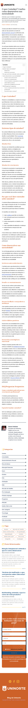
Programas (5, 499)
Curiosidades (5, 457)
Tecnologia (5, 513)
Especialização (8, 534)
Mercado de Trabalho (18, 529)
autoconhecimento (6, 275)
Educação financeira (7, 468)
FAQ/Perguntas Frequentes (9, 86)
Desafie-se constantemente (10, 79)
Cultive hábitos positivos (9, 83)
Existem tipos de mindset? (9, 69)
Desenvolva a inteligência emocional (12, 84)
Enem (3, 471)
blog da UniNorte (15, 378)
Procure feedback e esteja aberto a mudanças (14, 81)
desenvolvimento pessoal (8, 33)
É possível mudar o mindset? (10, 91)
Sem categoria (6, 510)
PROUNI (4, 503)
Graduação (5, 482)
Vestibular (4, 517)
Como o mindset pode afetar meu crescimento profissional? (14, 88)
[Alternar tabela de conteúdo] (23, 65)
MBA (3, 485)
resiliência (9, 215)
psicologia (20, 136)
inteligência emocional (19, 347)
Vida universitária (6, 520)
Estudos (4, 475)
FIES (3, 478)
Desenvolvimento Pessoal (9, 461)
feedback (8, 311)
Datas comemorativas (8, 531)
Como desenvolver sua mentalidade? (12, 76)
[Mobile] (26, 5)
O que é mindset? (7, 67)
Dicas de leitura (6, 464)
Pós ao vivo (21, 536)
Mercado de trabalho (7, 489)
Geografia (7, 539)
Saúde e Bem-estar (7, 506)
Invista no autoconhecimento (10, 78)
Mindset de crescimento (9, 72)
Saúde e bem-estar (9, 536)
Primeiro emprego (7, 496)
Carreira (4, 454)
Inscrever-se (14, 653)
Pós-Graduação (6, 492)
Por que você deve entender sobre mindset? (13, 74)
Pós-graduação (21, 531)
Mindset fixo (7, 70)
